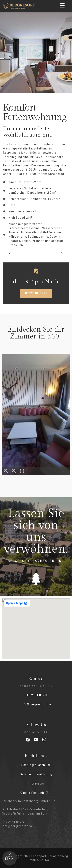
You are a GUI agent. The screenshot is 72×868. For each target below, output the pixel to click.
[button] (10, 253)
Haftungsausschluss (36, 765)
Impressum (36, 783)
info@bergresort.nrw (36, 704)
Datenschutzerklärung (36, 774)
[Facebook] (28, 740)
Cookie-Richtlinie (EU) (36, 792)
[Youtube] (36, 740)
